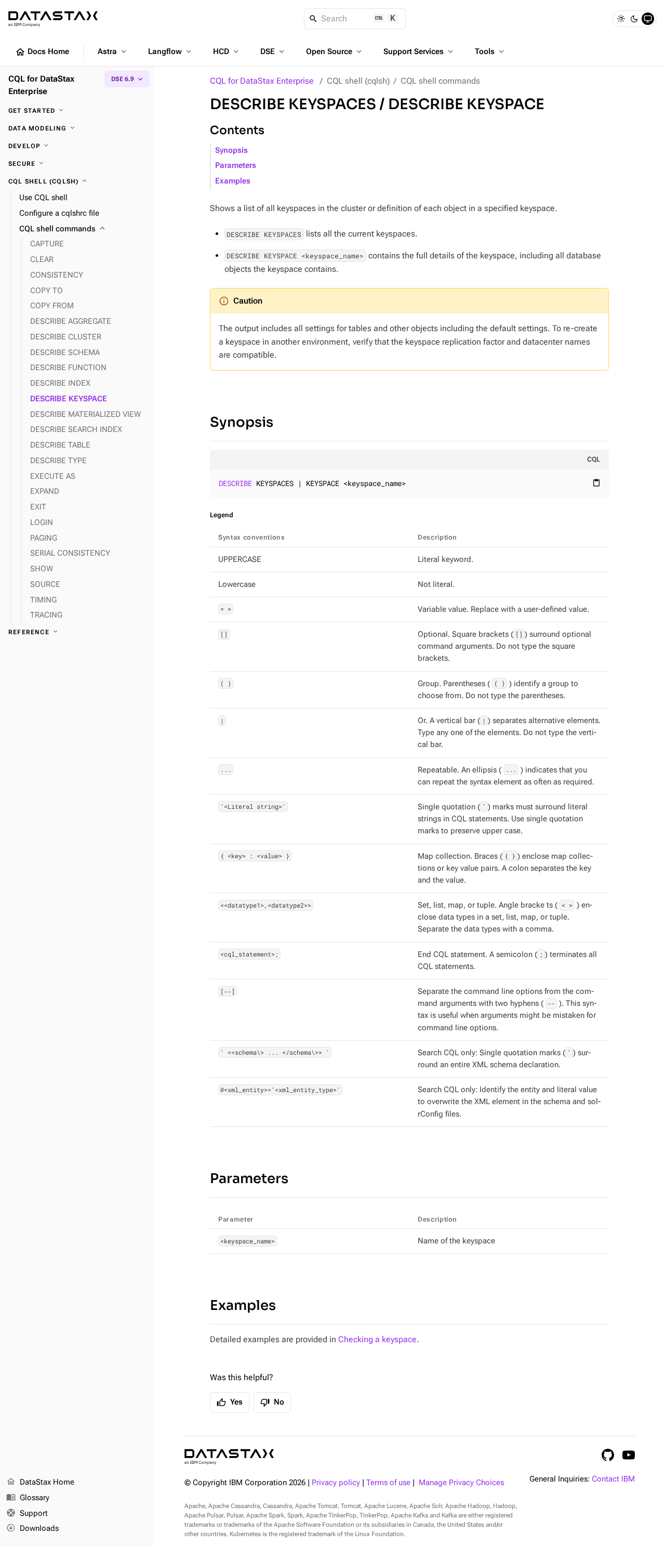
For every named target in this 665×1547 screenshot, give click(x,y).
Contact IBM (613, 1479)
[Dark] (634, 18)
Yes (230, 1402)
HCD (227, 51)
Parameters (235, 165)
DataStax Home (40, 1482)
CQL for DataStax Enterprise (262, 81)
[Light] (621, 18)
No (272, 1402)
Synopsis (231, 150)
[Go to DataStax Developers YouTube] (628, 1455)
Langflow (170, 51)
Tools (490, 51)
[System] (648, 18)
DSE (273, 51)
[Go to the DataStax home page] (229, 1457)
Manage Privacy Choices (461, 1482)
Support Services (419, 51)
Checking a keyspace (377, 1339)
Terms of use (388, 1482)
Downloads (32, 1528)
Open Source (335, 51)
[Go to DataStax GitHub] (608, 1455)
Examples (232, 181)
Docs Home (42, 52)
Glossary (27, 1497)
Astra (113, 51)
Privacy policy (336, 1482)
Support (27, 1513)
